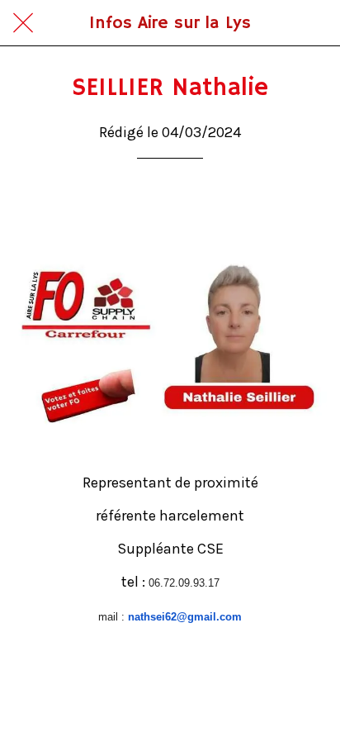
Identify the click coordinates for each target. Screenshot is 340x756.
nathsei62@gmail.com (185, 617)
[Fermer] (23, 23)
